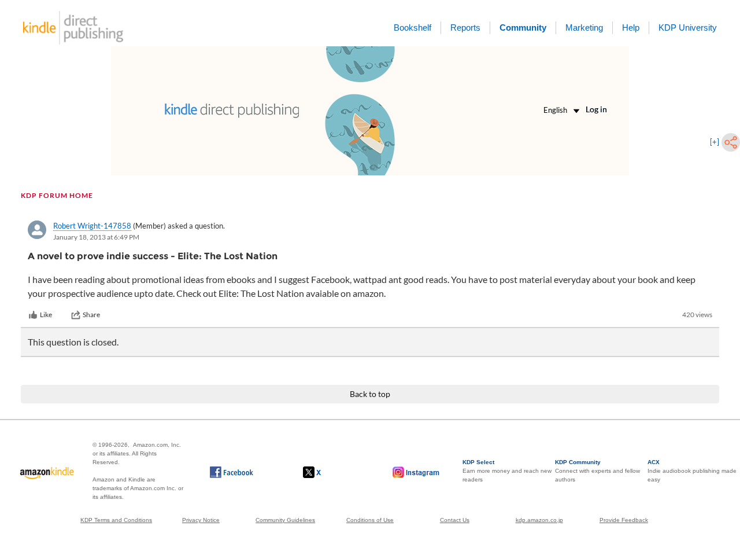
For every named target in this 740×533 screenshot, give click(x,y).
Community (523, 27)
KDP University (687, 27)
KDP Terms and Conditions (116, 520)
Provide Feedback (624, 520)
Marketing (584, 27)
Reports (465, 27)
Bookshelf (412, 27)
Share (91, 314)
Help (630, 27)
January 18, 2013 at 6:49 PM (96, 237)
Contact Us (454, 520)
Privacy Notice (201, 520)
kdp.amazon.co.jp (539, 520)
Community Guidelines (285, 520)
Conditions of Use (370, 520)
